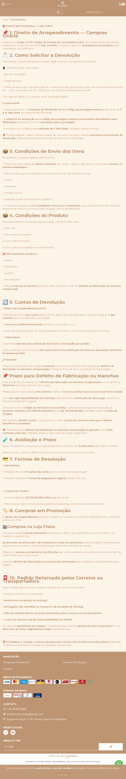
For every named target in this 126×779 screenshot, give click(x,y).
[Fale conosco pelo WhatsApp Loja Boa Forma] (119, 763)
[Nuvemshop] (63, 758)
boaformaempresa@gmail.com (25, 714)
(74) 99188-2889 (16, 709)
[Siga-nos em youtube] (12, 732)
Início (5, 19)
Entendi (63, 775)
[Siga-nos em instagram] (5, 732)
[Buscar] (58, 12)
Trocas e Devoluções (75, 662)
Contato (8, 668)
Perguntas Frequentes (16, 662)
